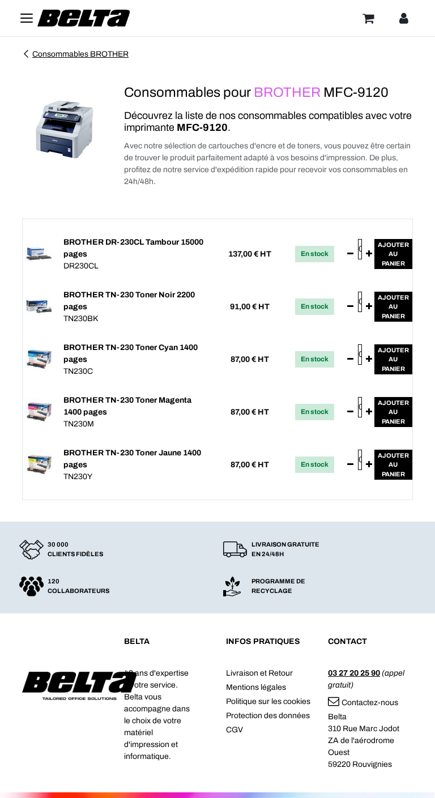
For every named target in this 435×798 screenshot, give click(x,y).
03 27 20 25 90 (354, 673)
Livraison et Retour (259, 673)
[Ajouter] (369, 254)
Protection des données (268, 715)
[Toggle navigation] (26, 18)
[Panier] (368, 18)
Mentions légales (256, 687)
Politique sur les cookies (268, 701)
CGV (234, 730)
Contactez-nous (370, 702)
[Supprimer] (350, 254)
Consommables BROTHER (80, 54)
